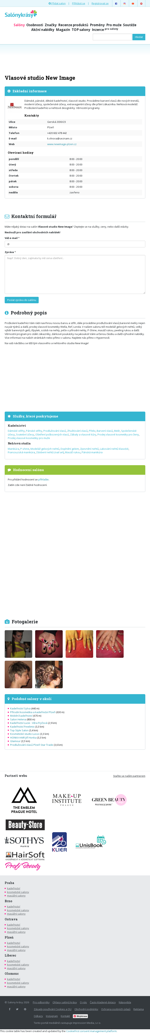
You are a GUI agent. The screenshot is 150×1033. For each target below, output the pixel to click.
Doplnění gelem (70, 449)
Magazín (63, 29)
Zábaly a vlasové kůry (83, 434)
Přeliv (92, 431)
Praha (9, 883)
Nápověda (125, 1002)
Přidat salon (58, 3)
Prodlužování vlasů (54, 431)
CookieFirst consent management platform (91, 1031)
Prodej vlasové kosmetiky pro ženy (118, 434)
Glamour (15, 741)
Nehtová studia (19, 443)
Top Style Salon (19, 730)
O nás (83, 1002)
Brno (8, 901)
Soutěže (129, 25)
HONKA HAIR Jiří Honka (23, 737)
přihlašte (43, 479)
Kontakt (65, 1016)
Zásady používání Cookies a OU (52, 1009)
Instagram (52, 1016)
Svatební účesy (25, 434)
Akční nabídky (42, 29)
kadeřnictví (13, 888)
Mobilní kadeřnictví (21, 715)
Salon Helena (18, 719)
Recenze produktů (73, 25)
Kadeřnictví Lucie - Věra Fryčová (28, 723)
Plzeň (9, 937)
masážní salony (16, 895)
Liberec (10, 955)
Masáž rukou (72, 452)
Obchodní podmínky (86, 1009)
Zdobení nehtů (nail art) (50, 452)
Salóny (19, 25)
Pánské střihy (34, 431)
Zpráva (9, 252)
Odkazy (38, 1016)
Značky (51, 25)
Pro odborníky (41, 1002)
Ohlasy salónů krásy (65, 1002)
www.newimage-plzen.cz (62, 144)
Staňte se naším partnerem (129, 776)
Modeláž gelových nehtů (44, 449)
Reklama (138, 1009)
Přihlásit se (78, 3)
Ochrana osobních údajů (115, 1009)
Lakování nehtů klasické (114, 449)
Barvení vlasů (105, 431)
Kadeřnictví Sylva (20, 708)
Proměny (97, 25)
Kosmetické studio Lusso (24, 734)
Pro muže (113, 25)
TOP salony (81, 29)
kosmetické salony (18, 892)
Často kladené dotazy (103, 1002)
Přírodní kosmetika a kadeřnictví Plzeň (32, 712)
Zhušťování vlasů (77, 431)
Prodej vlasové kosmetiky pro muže (29, 438)
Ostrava (11, 919)
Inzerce (105, 29)
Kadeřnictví (17, 425)
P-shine (24, 449)
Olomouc (12, 974)
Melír (117, 431)
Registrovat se (100, 3)
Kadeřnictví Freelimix (22, 726)
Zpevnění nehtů (89, 449)
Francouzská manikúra (21, 452)
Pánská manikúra (92, 452)
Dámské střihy (16, 431)
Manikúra (13, 449)
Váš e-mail (11, 238)
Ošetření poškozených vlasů (52, 434)
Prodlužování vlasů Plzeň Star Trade (31, 745)
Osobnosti (34, 25)
